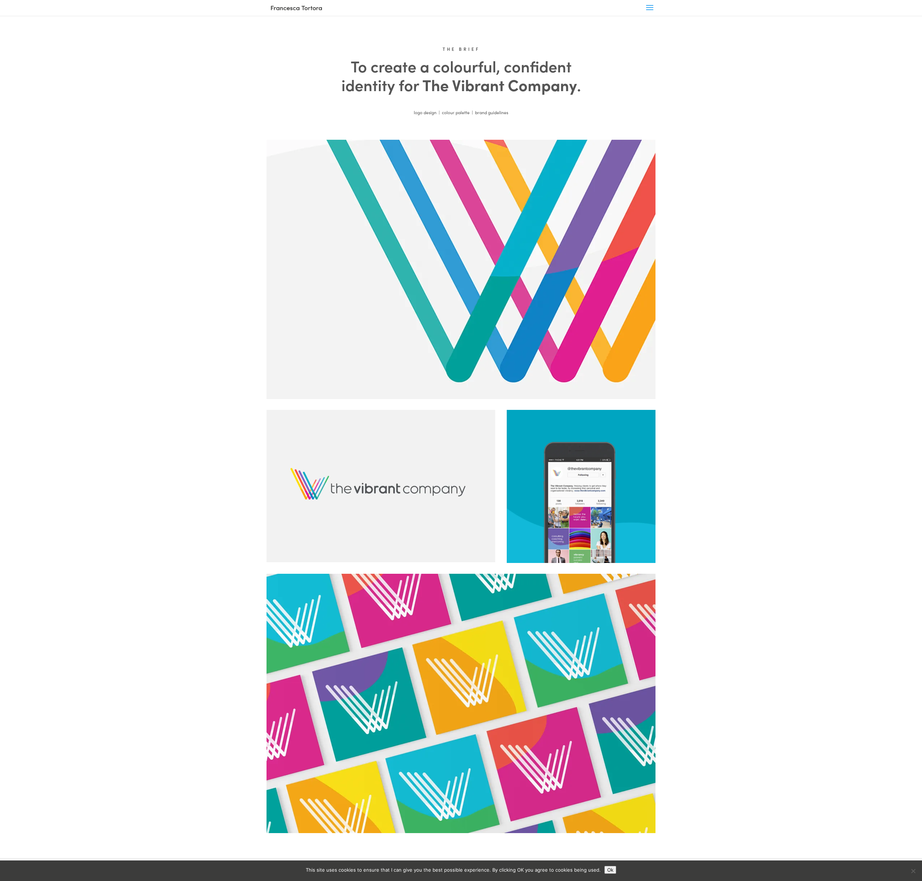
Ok (610, 870)
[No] (913, 871)
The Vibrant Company (499, 84)
